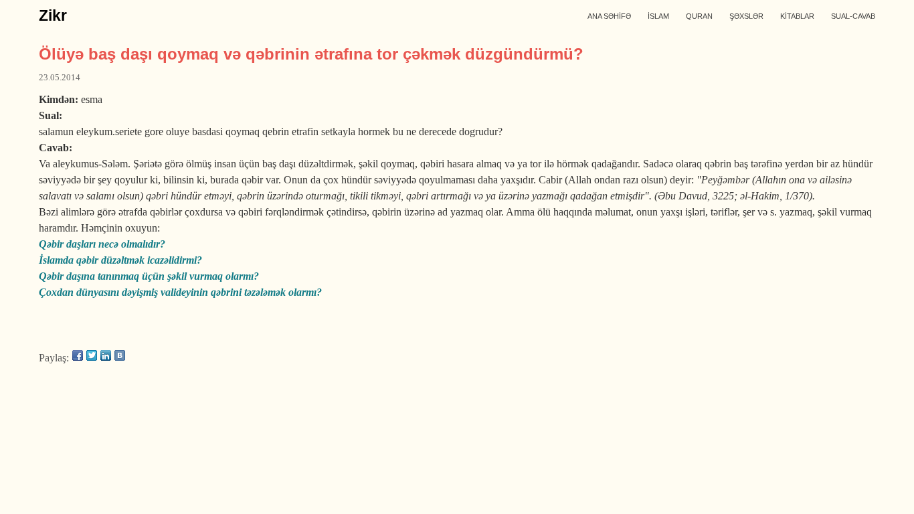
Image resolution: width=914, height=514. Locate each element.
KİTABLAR (797, 16)
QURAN (699, 16)
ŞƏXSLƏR (746, 16)
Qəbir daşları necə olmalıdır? (102, 244)
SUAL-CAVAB (853, 16)
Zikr (53, 15)
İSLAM (658, 16)
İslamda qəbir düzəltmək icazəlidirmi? (120, 260)
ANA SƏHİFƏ (609, 16)
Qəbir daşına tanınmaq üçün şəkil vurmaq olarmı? (149, 276)
